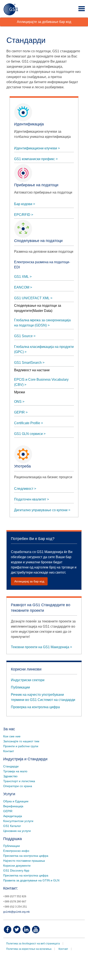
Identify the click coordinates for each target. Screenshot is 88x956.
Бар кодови (23, 204)
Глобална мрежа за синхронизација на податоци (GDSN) (42, 322)
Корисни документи (17, 865)
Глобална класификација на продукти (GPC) (44, 349)
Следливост (23, 488)
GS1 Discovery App (16, 870)
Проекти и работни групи (20, 746)
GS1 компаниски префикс (34, 159)
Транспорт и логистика (19, 781)
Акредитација (12, 816)
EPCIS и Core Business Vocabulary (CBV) (41, 382)
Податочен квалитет (30, 499)
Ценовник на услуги (17, 831)
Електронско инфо (16, 850)
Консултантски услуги (18, 821)
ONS (18, 401)
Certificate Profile (27, 423)
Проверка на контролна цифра (35, 707)
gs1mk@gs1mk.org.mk (16, 911)
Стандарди (11, 766)
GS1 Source (23, 336)
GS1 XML (21, 276)
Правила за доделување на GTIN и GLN (31, 880)
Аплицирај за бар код (29, 581)
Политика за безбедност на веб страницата (33, 943)
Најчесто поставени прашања (24, 860)
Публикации (20, 687)
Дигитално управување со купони (40, 510)
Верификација (13, 806)
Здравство (10, 776)
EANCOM (21, 287)
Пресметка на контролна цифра (25, 855)
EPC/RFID (22, 214)
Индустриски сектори (27, 680)
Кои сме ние (12, 736)
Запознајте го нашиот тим (21, 741)
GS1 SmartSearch (28, 362)
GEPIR (19, 412)
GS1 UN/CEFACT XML (32, 298)
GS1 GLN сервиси (28, 434)
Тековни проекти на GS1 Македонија (40, 647)
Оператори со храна (17, 786)
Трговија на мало (15, 771)
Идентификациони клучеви (35, 148)
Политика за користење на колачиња (28, 948)
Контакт (8, 751)
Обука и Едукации (15, 801)
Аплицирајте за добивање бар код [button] (44, 22)
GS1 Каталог (12, 826)
